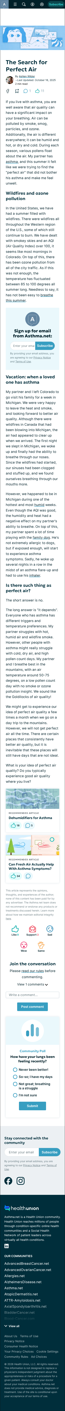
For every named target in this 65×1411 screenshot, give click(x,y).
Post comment (32, 1007)
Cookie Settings (47, 1351)
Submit (32, 1106)
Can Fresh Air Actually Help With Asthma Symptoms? (31, 866)
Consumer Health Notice (21, 1346)
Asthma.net (13, 1288)
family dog (41, 537)
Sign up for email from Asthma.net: (32, 333)
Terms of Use (23, 361)
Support (32, 930)
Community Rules (16, 1356)
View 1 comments (31, 984)
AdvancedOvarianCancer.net (27, 1270)
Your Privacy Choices (19, 1351)
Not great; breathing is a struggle (34, 1086)
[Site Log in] (42, 4)
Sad (47, 930)
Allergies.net (14, 1276)
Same (39, 946)
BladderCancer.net (19, 1313)
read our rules (32, 971)
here (8, 918)
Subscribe (56, 4)
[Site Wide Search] (24, 4)
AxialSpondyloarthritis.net (25, 1306)
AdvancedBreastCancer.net (26, 1264)
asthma (12, 162)
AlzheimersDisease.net (23, 1282)
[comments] (28, 876)
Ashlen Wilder (27, 76)
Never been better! (33, 1069)
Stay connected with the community (26, 1140)
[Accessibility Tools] (32, 4)
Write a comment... (23, 995)
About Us (10, 1336)
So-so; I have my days (36, 1077)
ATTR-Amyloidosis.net (22, 1300)
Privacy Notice (42, 357)
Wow (22, 946)
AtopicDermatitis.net (21, 1294)
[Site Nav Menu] (15, 4)
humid (39, 505)
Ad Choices (39, 1356)
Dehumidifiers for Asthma (30, 818)
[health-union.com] (21, 1209)
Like (13, 930)
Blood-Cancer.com (19, 1319)
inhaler (34, 575)
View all (13, 1326)
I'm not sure (28, 1095)
